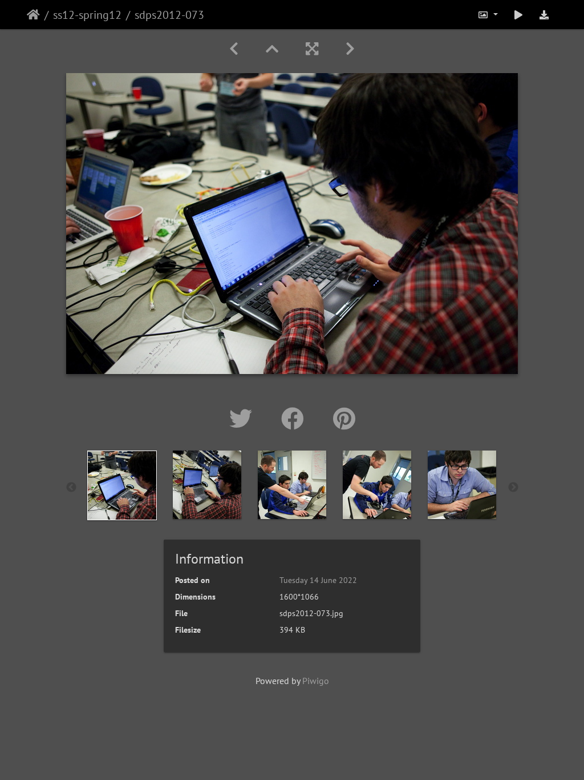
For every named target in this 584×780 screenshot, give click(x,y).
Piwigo (315, 680)
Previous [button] (71, 487)
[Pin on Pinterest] (344, 418)
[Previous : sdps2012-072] (234, 48)
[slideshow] (518, 14)
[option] (122, 485)
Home (33, 14)
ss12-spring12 (87, 14)
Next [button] (513, 487)
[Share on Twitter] (244, 418)
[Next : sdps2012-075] (350, 48)
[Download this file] (544, 14)
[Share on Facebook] (296, 418)
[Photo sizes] (487, 14)
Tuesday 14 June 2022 (318, 580)
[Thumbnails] (272, 48)
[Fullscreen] (312, 48)
